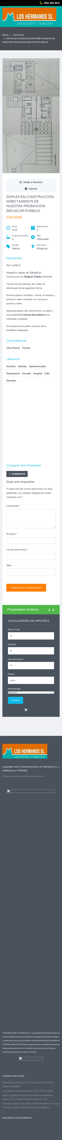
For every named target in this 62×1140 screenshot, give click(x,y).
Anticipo (12, 644)
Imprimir (32, 188)
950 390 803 (52, 3)
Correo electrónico (17, 549)
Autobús (11, 366)
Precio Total (14, 629)
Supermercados (37, 366)
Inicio (5, 35)
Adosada (18, 35)
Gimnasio (11, 380)
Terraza (26, 348)
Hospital (37, 373)
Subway (22, 366)
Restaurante (13, 373)
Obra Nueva (13, 348)
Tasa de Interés (15, 659)
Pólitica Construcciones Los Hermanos (23, 776)
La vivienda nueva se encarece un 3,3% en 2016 (27, 1091)
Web (8, 565)
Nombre (11, 534)
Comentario (13, 505)
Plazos (11, 674)
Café (47, 373)
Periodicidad (14, 689)
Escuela (26, 373)
